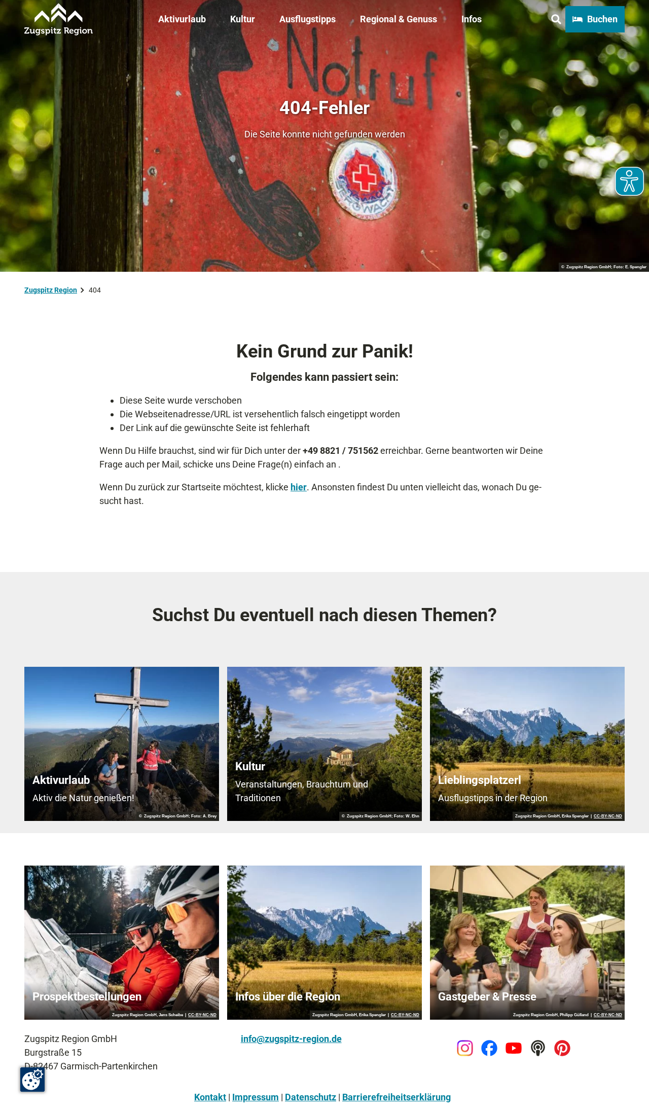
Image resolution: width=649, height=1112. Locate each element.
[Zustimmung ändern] (32, 1079)
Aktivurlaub (182, 19)
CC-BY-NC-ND (608, 816)
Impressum (255, 1097)
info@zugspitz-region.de (291, 1038)
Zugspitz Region (50, 290)
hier (299, 487)
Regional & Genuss (398, 19)
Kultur (242, 19)
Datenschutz (310, 1097)
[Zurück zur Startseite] (58, 19)
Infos (471, 19)
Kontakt (210, 1097)
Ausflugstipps (307, 19)
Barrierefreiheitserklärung (396, 1097)
